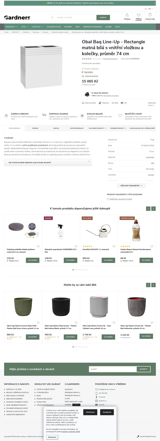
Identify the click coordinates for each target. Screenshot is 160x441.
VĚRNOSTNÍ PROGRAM (45, 405)
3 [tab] (77, 269)
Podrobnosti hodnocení (110, 59)
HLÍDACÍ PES (41, 402)
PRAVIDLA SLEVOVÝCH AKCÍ (16, 411)
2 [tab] (75, 269)
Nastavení (52, 437)
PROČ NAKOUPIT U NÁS (73, 402)
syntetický (150, 157)
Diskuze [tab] (56, 128)
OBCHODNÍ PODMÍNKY (14, 399)
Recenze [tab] (35, 128)
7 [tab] (84, 269)
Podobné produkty (117, 128)
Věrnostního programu (111, 96)
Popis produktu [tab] (14, 128)
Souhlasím (107, 412)
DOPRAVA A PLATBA (13, 389)
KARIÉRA (68, 405)
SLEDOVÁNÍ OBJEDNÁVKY (15, 415)
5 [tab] (81, 269)
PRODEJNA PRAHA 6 (72, 396)
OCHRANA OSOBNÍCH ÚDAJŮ (17, 402)
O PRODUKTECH (43, 392)
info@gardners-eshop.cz (107, 389)
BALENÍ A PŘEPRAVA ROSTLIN (17, 393)
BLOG (39, 396)
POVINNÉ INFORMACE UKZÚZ (17, 408)
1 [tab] (73, 269)
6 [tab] (82, 269)
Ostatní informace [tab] (76, 128)
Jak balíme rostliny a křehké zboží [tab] (142, 128)
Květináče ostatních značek (121, 199)
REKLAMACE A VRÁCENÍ (15, 396)
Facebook (102, 397)
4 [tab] (79, 269)
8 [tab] (86, 269)
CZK (149, 9)
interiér (151, 175)
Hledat (103, 17)
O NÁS (67, 399)
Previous (148, 208)
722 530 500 (103, 393)
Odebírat (143, 369)
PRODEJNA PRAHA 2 (72, 393)
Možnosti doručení (91, 76)
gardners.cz (103, 401)
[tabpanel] (23, 240)
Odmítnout (90, 412)
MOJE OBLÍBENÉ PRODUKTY (16, 405)
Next (153, 208)
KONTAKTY (69, 389)
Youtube (101, 405)
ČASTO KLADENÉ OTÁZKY (46, 389)
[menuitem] (12, 26)
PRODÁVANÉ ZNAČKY (44, 399)
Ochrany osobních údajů (70, 431)
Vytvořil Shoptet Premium (148, 437)
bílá (152, 163)
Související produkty (96, 128)
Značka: (152, 103)
